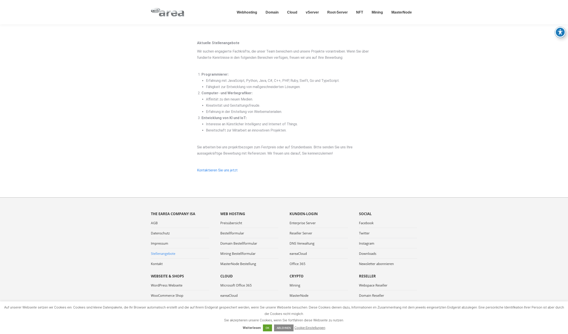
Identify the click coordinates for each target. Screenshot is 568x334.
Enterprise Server (303, 223)
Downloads (367, 253)
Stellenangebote (163, 253)
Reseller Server (301, 233)
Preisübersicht (231, 223)
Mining (295, 285)
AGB (154, 223)
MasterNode (299, 295)
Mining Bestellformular (238, 253)
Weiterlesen (252, 328)
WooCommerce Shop (167, 295)
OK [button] (267, 328)
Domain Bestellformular (238, 243)
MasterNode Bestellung (238, 263)
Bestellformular (232, 233)
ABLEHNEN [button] (284, 328)
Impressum (159, 243)
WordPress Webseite (166, 285)
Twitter (364, 233)
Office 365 (298, 263)
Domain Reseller (371, 295)
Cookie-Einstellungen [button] (309, 328)
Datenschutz (160, 233)
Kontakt (157, 263)
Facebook (366, 223)
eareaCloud (298, 253)
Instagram (366, 243)
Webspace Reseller (373, 285)
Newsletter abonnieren (376, 263)
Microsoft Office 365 (236, 285)
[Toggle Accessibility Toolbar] (560, 32)
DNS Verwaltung (302, 243)
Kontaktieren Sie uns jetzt (217, 170)
